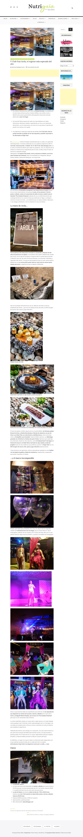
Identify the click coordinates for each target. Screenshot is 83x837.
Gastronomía (25, 18)
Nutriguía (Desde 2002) (17, 832)
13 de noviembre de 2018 (33, 67)
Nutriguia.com (16, 142)
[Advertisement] (34, 73)
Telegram (62, 123)
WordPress (41, 832)
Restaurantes (24, 59)
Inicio (5, 18)
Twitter (62, 121)
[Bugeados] (66, 47)
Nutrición (13, 18)
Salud (35, 18)
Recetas (41, 18)
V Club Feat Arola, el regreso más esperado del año (31, 62)
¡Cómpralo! (40, 22)
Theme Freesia (34, 832)
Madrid (17, 59)
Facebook (62, 117)
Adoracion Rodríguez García (18, 67)
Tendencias (51, 18)
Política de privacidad (66, 832)
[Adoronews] (66, 39)
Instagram (63, 119)
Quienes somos (62, 18)
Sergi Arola (31, 59)
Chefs (12, 59)
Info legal (74, 18)
